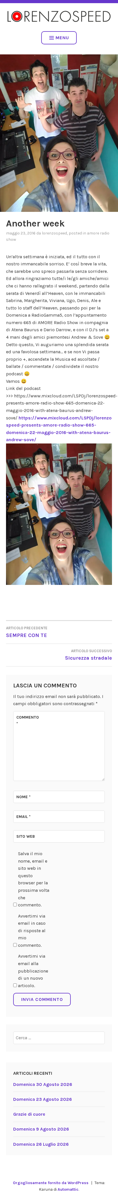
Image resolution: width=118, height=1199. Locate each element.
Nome (23, 796)
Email (23, 816)
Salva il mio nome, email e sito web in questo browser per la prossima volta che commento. (33, 879)
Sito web (25, 836)
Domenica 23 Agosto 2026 (42, 1099)
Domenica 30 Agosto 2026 (42, 1084)
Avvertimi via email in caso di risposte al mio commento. (32, 930)
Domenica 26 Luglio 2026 (41, 1144)
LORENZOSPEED (54, 233)
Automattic (68, 1189)
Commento (27, 720)
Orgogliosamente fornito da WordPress (50, 1182)
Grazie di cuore (29, 1114)
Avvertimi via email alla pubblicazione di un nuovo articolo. (33, 970)
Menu (62, 37)
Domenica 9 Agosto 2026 (41, 1129)
